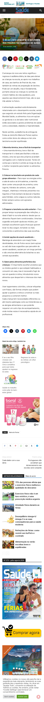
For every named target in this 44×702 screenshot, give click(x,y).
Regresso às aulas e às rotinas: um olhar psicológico (28, 359)
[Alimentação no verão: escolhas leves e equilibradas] (8, 544)
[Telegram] (37, 58)
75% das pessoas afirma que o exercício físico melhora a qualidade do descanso (28, 485)
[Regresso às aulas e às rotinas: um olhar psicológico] (29, 349)
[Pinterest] (15, 58)
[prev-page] (3, 553)
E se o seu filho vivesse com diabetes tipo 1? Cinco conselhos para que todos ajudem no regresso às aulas (9, 364)
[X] (10, 58)
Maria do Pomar (14, 432)
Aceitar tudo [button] (22, 696)
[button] (4, 10)
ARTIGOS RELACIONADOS (13, 476)
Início (3, 16)
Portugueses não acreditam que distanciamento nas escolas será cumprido (33, 464)
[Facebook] (4, 58)
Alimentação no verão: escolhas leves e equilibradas (25, 544)
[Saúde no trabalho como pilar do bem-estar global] (10, 379)
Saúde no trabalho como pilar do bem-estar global (9, 390)
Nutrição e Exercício (9, 36)
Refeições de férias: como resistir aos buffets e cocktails (27, 533)
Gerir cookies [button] (9, 696)
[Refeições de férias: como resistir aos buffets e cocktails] (8, 533)
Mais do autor (31, 476)
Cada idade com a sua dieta (11, 461)
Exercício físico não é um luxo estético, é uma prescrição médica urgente (27, 496)
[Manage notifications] (38, 697)
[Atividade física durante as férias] (8, 508)
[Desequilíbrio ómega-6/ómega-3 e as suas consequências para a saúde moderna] (8, 519)
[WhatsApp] (21, 58)
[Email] (26, 58)
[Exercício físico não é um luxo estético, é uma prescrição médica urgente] (8, 496)
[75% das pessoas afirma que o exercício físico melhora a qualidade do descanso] (8, 485)
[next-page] (7, 553)
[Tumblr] (31, 58)
